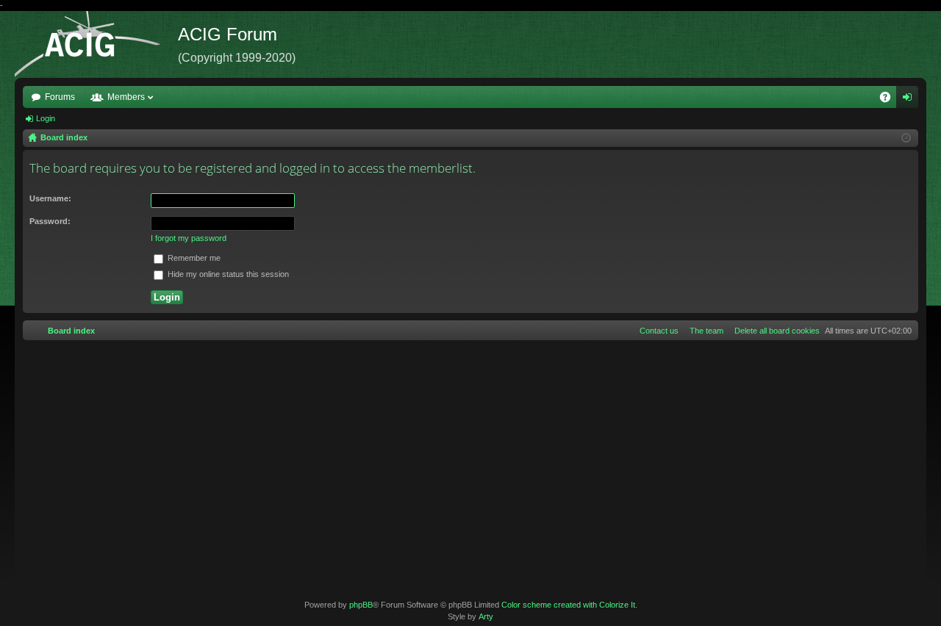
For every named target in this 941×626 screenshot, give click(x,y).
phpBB (361, 604)
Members (126, 97)
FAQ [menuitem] (890, 100)
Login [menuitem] (910, 100)
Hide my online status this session (227, 274)
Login (45, 118)
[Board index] (96, 44)
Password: (50, 221)
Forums (60, 97)
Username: (50, 198)
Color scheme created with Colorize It (568, 604)
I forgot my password (188, 238)
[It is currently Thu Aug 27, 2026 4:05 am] (906, 138)
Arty (486, 616)
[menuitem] (774, 330)
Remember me (193, 257)
